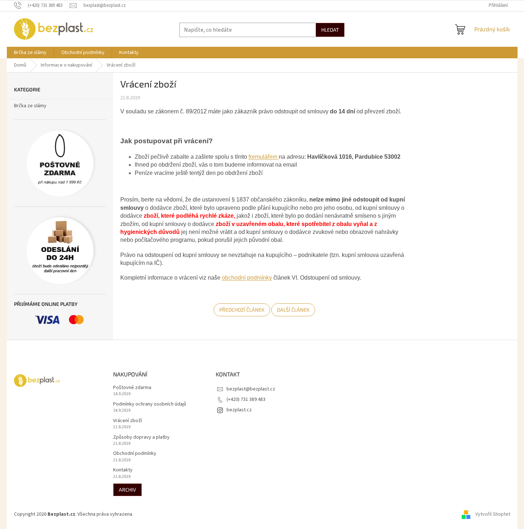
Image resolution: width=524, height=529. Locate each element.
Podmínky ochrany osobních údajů (149, 404)
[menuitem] (30, 52)
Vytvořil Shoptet (492, 514)
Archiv (127, 490)
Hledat (330, 30)
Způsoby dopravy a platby (141, 437)
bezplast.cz (239, 409)
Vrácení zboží (127, 420)
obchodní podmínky (247, 278)
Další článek (293, 310)
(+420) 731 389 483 (246, 399)
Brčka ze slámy (30, 105)
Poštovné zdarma (132, 387)
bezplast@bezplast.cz (251, 389)
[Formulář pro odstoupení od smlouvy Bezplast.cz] (278, 157)
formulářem (262, 157)
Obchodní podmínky (134, 453)
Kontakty (123, 470)
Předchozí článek (241, 310)
